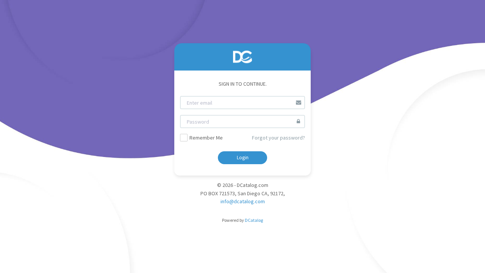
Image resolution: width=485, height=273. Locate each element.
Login (243, 157)
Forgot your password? (278, 137)
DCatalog (254, 220)
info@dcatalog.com (243, 201)
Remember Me (206, 137)
